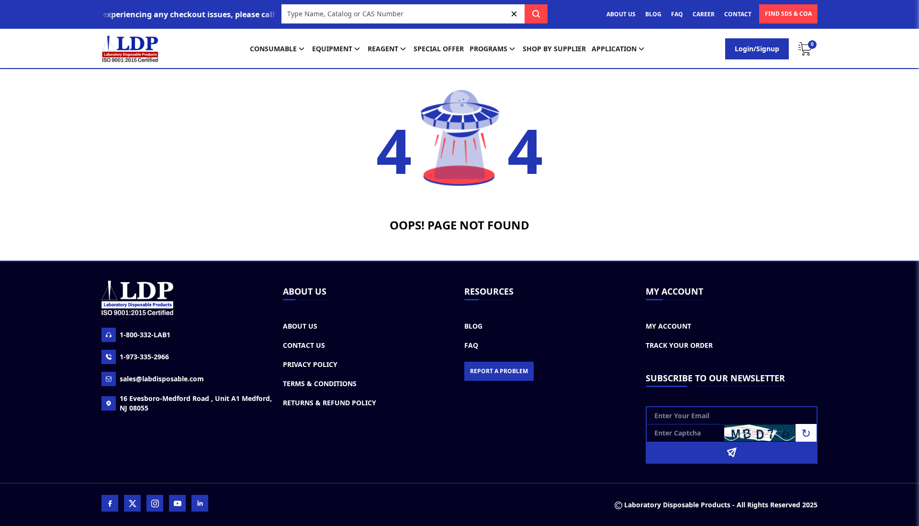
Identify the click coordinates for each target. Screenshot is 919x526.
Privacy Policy (310, 364)
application (614, 48)
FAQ (677, 14)
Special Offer (439, 48)
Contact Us (304, 345)
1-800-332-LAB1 (145, 334)
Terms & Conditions (320, 383)
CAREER (704, 14)
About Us (300, 326)
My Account (668, 326)
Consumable (273, 48)
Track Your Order (679, 345)
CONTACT (737, 14)
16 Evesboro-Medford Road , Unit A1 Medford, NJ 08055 (196, 403)
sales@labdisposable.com (162, 378)
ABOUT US (621, 14)
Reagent (383, 48)
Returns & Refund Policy (329, 402)
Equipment (332, 48)
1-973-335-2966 (144, 356)
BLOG (653, 14)
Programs (488, 48)
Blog (473, 326)
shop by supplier (554, 48)
